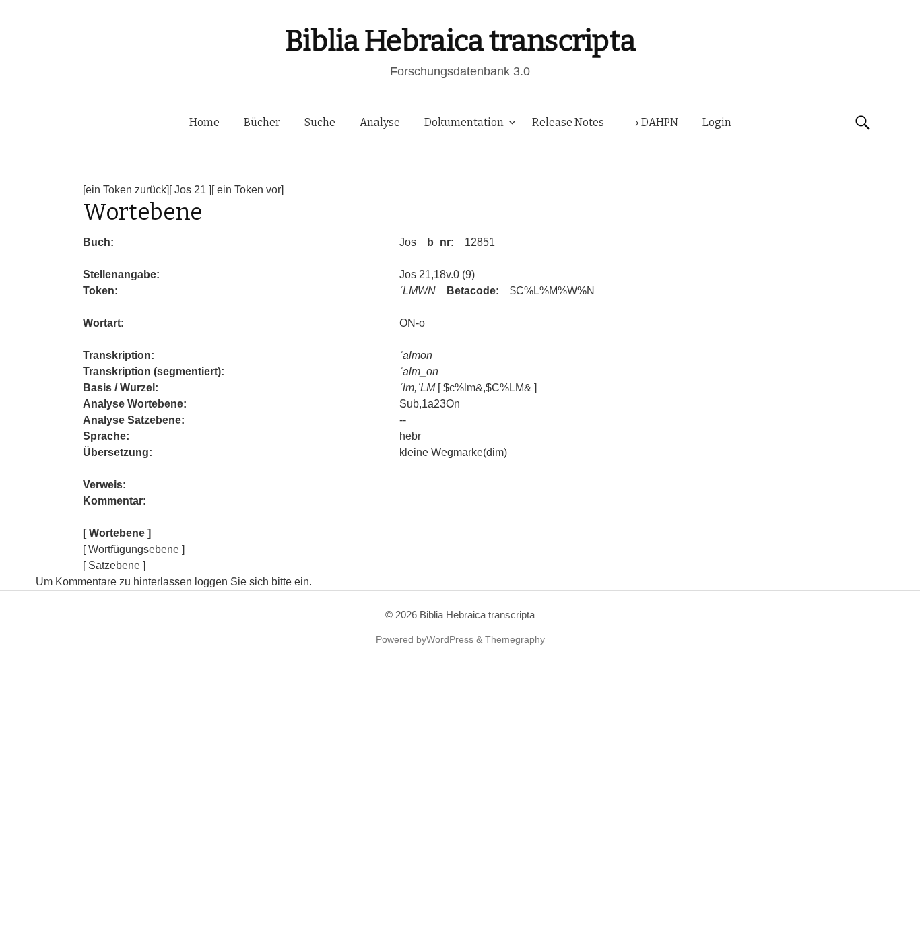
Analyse (380, 122)
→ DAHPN (653, 122)
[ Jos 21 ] (190, 189)
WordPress (449, 639)
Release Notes (568, 122)
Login (716, 122)
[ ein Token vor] (247, 189)
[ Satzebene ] (114, 565)
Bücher (262, 122)
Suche (319, 122)
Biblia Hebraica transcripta (460, 41)
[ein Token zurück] (126, 189)
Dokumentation (464, 122)
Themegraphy (515, 639)
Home (204, 122)
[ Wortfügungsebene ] (134, 549)
